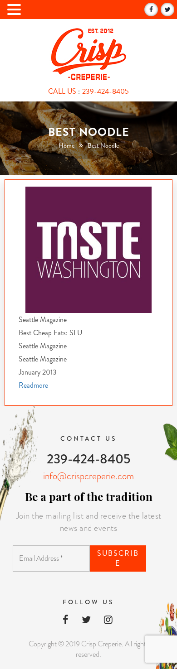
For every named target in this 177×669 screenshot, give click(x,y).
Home (66, 145)
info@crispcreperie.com (88, 476)
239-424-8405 (105, 91)
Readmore (33, 385)
